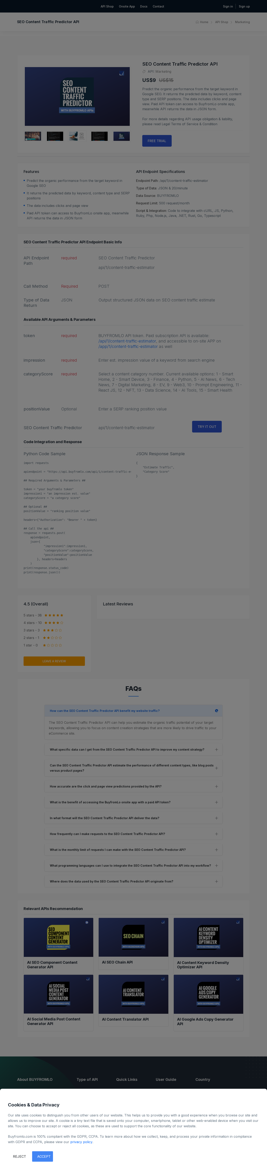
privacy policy (81, 1142)
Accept (44, 1156)
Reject (19, 1156)
